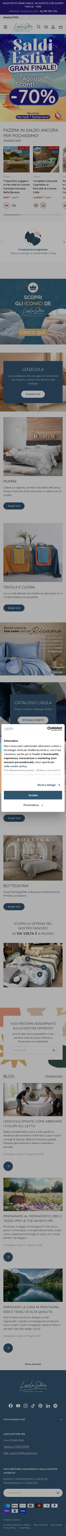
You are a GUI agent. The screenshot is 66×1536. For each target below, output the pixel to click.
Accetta (33, 795)
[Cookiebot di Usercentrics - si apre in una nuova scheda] (47, 729)
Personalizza (31, 805)
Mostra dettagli (47, 785)
